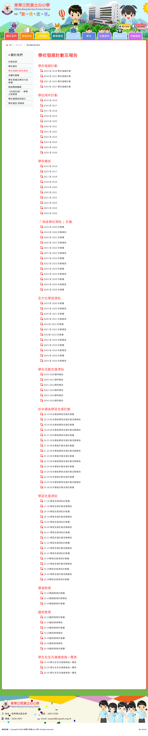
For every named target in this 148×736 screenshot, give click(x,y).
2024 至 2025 (50, 147)
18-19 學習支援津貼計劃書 (57, 511)
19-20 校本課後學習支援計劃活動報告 (62, 430)
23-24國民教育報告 (53, 633)
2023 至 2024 (50, 142)
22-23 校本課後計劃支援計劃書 (59, 456)
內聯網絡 (135, 36)
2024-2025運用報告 (53, 400)
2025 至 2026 (50, 152)
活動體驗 (42, 36)
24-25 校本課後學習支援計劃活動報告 (62, 482)
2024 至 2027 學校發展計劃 (57, 87)
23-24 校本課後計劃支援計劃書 (59, 466)
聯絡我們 (120, 36)
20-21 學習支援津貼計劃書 (57, 532)
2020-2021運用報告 (53, 380)
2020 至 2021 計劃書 (54, 237)
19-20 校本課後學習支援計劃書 (59, 425)
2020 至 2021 (50, 126)
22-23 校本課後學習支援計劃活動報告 (62, 461)
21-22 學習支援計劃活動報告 (58, 548)
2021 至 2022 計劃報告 (55, 253)
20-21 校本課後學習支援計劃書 (59, 435)
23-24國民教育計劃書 (54, 628)
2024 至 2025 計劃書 (54, 279)
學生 (88, 36)
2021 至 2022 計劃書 (54, 248)
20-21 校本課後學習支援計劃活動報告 (62, 440)
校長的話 (12, 62)
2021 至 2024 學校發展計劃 (57, 81)
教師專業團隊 (15, 87)
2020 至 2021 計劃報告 (55, 243)
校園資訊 (104, 36)
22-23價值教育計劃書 (54, 593)
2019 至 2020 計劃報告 (55, 232)
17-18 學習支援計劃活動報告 (58, 506)
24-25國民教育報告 (53, 643)
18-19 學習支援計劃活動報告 (58, 517)
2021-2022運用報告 (53, 385)
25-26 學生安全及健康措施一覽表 (60, 673)
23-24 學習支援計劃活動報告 (58, 564)
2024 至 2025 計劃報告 (55, 284)
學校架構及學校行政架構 (18, 81)
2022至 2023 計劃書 (54, 335)
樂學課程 (58, 36)
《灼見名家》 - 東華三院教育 (18, 92)
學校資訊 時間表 (16, 103)
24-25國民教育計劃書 (54, 638)
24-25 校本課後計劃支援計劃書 (59, 477)
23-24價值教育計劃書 (54, 603)
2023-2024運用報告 (53, 395)
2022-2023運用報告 (53, 390)
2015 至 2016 (50, 100)
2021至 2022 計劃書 (54, 324)
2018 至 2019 (50, 116)
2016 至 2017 (50, 105)
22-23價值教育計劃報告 (55, 598)
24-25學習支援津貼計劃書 (56, 569)
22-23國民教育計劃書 (54, 617)
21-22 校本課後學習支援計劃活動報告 (62, 451)
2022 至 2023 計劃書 (54, 258)
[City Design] (26, 16)
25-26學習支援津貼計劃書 (56, 579)
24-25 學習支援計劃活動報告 (58, 574)
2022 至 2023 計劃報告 (55, 263)
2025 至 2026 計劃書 (54, 290)
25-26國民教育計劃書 (54, 648)
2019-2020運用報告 (53, 374)
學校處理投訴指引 (17, 99)
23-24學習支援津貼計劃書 (56, 558)
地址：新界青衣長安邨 (16, 714)
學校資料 (12, 66)
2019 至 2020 (50, 121)
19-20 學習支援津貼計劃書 (57, 522)
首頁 (10, 45)
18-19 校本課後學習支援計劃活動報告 (62, 419)
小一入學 (73, 36)
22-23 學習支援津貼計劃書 (57, 553)
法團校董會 (13, 75)
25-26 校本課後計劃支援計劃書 (59, 487)
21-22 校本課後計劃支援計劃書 (59, 445)
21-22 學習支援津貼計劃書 (57, 543)
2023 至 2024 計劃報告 (55, 274)
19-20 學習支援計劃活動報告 (58, 527)
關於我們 (11, 36)
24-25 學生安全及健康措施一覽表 (60, 667)
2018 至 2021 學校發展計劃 (57, 76)
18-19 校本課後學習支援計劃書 (59, 414)
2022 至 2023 (50, 137)
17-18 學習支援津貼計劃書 (57, 501)
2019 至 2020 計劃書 (54, 227)
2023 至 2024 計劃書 (54, 269)
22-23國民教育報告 (53, 622)
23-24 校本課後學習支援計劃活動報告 (62, 472)
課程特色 (27, 36)
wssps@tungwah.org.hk (59, 719)
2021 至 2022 (50, 132)
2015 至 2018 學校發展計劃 (57, 71)
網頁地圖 (5, 729)
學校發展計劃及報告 (18, 71)
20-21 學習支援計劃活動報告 (58, 538)
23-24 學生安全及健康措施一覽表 (60, 662)
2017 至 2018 (50, 111)
